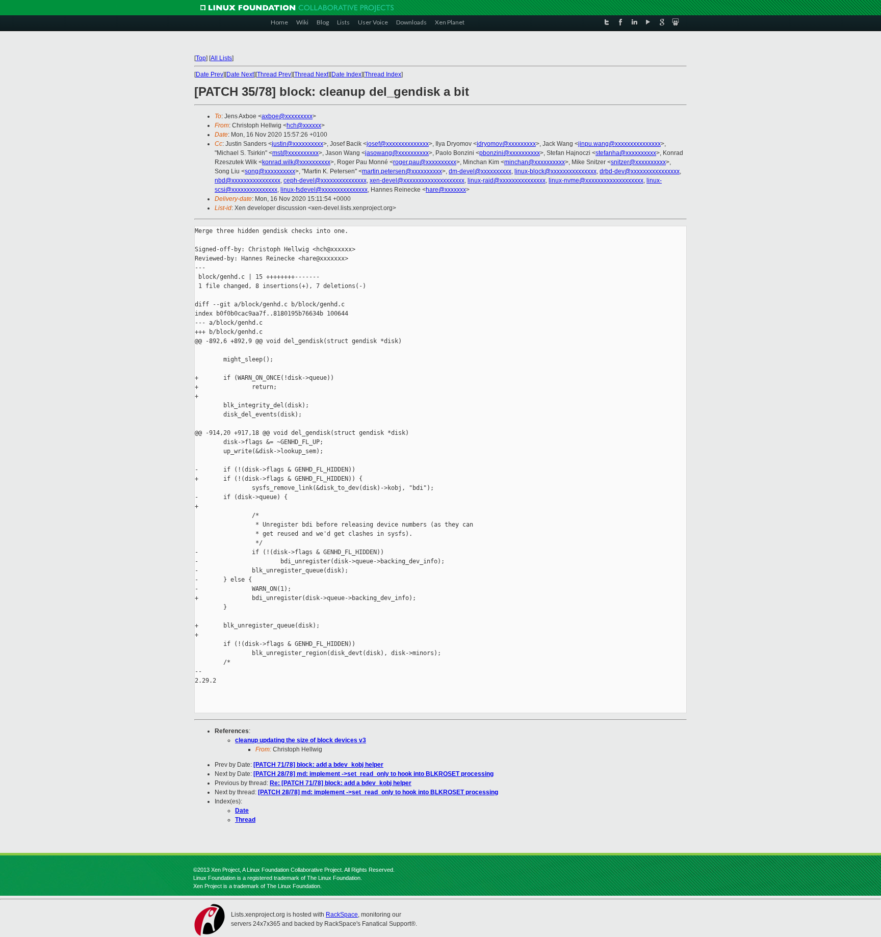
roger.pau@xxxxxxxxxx (424, 162)
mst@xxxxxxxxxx (295, 153)
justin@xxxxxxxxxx (297, 143)
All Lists (221, 58)
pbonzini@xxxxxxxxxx (509, 153)
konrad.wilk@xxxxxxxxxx (296, 162)
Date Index (346, 74)
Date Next (240, 74)
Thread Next (311, 74)
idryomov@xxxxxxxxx (506, 143)
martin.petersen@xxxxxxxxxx (402, 171)
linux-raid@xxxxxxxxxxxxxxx (507, 180)
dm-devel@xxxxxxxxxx (480, 171)
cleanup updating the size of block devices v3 (300, 740)
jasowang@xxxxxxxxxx (397, 153)
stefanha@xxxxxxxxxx (625, 153)
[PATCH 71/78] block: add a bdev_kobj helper (318, 764)
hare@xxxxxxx (446, 189)
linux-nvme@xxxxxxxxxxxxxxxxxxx (596, 180)
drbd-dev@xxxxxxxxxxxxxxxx (640, 171)
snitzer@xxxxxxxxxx (638, 162)
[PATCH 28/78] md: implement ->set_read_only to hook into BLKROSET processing (373, 773)
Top (201, 58)
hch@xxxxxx (304, 125)
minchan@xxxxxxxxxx (534, 162)
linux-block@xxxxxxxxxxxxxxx (555, 171)
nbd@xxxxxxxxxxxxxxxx (247, 180)
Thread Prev (274, 74)
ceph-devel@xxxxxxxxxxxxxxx (325, 180)
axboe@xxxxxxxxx (287, 116)
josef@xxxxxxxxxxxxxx (398, 143)
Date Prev (209, 74)
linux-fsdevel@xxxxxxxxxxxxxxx (324, 189)
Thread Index (383, 74)
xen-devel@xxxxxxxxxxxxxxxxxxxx (417, 180)
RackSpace (342, 914)
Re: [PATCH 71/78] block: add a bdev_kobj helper (340, 783)
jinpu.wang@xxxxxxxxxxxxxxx (619, 143)
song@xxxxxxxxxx (270, 171)
